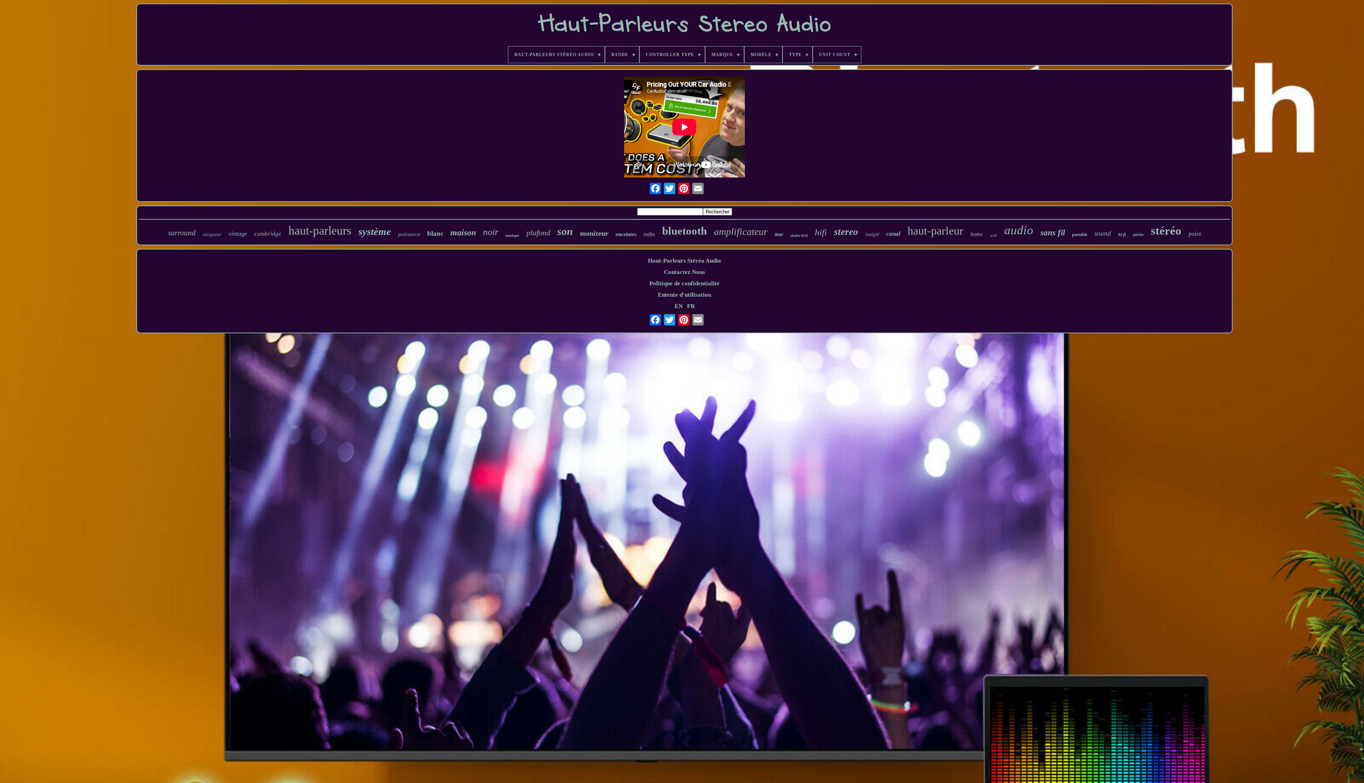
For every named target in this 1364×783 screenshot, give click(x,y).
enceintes (626, 234)
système (374, 231)
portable (1079, 234)
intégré (872, 234)
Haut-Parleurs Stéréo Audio (684, 260)
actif (993, 235)
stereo (846, 231)
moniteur (594, 233)
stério (1138, 234)
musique (512, 235)
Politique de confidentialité (684, 283)
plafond (538, 232)
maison (463, 232)
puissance (409, 234)
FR (691, 306)
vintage (237, 233)
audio (1018, 230)
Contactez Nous (684, 272)
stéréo (1166, 230)
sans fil (1052, 232)
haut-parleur (935, 230)
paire (1195, 233)
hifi (821, 232)
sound (1102, 233)
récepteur (212, 234)
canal (893, 233)
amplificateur (741, 231)
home (976, 234)
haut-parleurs (319, 230)
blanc (435, 233)
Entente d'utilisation (684, 294)
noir (490, 232)
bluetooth (684, 231)
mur (779, 234)
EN (679, 306)
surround (182, 233)
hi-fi (1122, 234)
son (565, 231)
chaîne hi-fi (799, 235)
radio (649, 234)
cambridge (267, 233)
